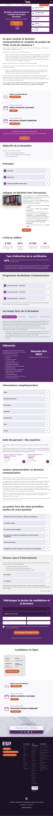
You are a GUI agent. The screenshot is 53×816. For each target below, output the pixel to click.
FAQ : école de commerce (45, 745)
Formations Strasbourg (34, 781)
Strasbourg (25, 763)
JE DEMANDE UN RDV (15, 97)
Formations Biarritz (34, 754)
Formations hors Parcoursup (43, 763)
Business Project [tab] (33, 317)
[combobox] (4, 622)
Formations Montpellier (34, 764)
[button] (26, 800)
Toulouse (25, 765)
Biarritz (24, 747)
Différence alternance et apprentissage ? (44, 753)
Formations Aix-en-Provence (35, 747)
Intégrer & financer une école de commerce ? (44, 749)
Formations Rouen (34, 774)
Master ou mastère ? (44, 747)
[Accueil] (10, 743)
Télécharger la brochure (17, 23)
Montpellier (25, 754)
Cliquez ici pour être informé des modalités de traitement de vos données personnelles (26, 638)
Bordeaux (25, 749)
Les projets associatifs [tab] (9, 317)
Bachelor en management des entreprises (45, 756)
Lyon (24, 752)
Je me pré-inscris (14, 123)
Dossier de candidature (26, 5)
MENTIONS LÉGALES (26, 808)
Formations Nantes (34, 767)
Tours (24, 767)
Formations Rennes (34, 771)
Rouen (24, 761)
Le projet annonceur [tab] (45, 317)
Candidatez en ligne (9, 755)
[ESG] (37, 2)
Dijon (24, 751)
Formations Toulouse (34, 777)
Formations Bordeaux (34, 751)
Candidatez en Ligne (44, 5)
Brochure (9, 5)
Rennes (24, 760)
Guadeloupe (25, 768)
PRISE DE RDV (26, 230)
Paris (24, 758)
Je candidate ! (24, 138)
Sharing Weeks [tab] (22, 317)
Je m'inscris (13, 110)
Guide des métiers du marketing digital (44, 766)
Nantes (24, 756)
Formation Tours (35, 783)
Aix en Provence (26, 745)
